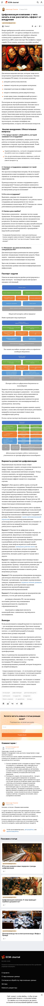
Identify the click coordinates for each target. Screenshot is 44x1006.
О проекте (5, 973)
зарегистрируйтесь (13, 831)
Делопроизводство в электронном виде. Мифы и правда (21, 934)
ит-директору (20, 699)
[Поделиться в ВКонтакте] (12, 703)
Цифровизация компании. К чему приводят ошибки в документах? (19, 901)
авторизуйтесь (29, 829)
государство (17, 696)
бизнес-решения (8, 699)
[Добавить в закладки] (3, 703)
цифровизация (17, 692)
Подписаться (22, 735)
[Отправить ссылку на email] (21, 703)
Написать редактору (9, 988)
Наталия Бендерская (12, 747)
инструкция (6, 692)
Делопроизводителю (9, 23)
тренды (29, 699)
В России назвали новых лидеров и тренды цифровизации (19, 867)
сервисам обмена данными (31, 582)
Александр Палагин (12, 803)
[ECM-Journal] (11, 957)
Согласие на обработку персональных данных (19, 980)
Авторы (4, 984)
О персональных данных (11, 976)
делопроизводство (30, 692)
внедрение (26, 696)
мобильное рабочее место (25, 547)
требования (6, 696)
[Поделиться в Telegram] (17, 703)
